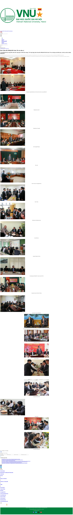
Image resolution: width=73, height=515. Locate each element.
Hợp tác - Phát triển (3, 478)
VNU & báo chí (2, 498)
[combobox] (1, 32)
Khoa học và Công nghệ (4, 481)
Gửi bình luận (2, 455)
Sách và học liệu (2, 496)
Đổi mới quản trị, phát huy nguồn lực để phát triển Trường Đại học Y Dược (11, 459)
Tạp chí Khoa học (3, 495)
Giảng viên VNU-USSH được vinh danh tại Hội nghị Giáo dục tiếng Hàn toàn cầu (12, 462)
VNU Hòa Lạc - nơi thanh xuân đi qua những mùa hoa (8, 460)
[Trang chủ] (23, 30)
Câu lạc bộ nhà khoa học (4, 493)
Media (1, 484)
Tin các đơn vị (2, 487)
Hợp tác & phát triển (4, 41)
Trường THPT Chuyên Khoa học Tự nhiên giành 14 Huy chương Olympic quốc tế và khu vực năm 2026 (14, 463)
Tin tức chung (7, 48)
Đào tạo (3, 40)
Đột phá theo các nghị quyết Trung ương (6, 472)
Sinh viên (3, 42)
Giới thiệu (3, 39)
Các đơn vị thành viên (4, 43)
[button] (36, 465)
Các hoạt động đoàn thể (4, 501)
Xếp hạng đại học (3, 499)
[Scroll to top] (1, 503)
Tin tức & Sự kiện (2, 48)
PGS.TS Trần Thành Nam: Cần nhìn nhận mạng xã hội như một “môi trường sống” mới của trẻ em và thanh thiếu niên (16, 461)
